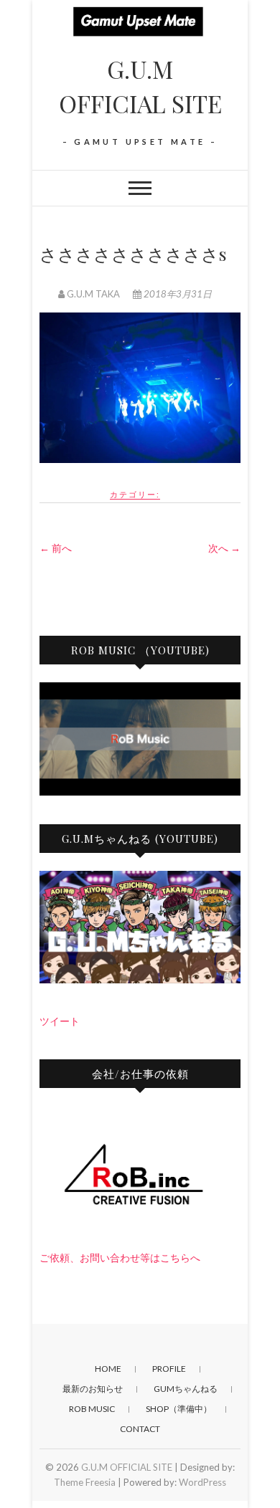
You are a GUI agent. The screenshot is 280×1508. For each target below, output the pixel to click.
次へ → (224, 548)
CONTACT (140, 1428)
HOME (108, 1368)
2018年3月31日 (176, 294)
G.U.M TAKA (93, 294)
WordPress (202, 1482)
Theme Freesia (85, 1482)
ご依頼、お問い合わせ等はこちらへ (119, 1257)
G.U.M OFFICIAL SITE (140, 86)
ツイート (59, 1021)
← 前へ (55, 548)
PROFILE (169, 1368)
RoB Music (92, 1408)
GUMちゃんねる (186, 1388)
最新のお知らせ (92, 1388)
